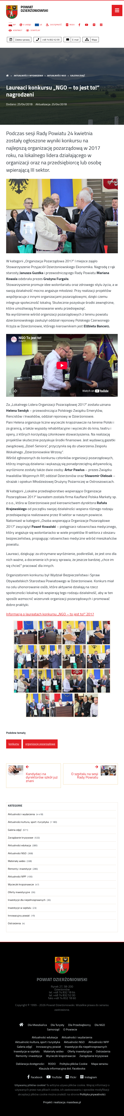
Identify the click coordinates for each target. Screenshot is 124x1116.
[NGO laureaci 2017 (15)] (86, 705)
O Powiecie (70, 1029)
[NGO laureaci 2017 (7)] (74, 657)
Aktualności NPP (17, 876)
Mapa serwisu (99, 1063)
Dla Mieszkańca (37, 1025)
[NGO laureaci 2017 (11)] (74, 681)
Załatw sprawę (22, 40)
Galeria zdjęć (77, 75)
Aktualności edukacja (19, 845)
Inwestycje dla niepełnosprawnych (27, 900)
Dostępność (56, 24)
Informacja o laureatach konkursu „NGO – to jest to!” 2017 (50, 614)
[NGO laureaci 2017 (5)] (26, 657)
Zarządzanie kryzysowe (20, 837)
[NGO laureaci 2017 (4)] (98, 632)
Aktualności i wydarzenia (28, 75)
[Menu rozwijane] (117, 10)
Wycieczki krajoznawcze (21, 884)
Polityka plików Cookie (73, 1063)
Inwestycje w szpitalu (19, 907)
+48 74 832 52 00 (51, 40)
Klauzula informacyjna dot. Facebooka (62, 1068)
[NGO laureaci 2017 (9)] (26, 681)
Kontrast (17, 30)
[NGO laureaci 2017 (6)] (50, 657)
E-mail (75, 40)
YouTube (56, 1077)
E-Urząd (27, 24)
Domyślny (35, 30)
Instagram (90, 1077)
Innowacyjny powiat (19, 915)
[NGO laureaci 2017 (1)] (26, 632)
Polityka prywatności (92, 1094)
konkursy (14, 744)
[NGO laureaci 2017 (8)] (98, 657)
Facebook (36, 1077)
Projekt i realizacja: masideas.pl (62, 1102)
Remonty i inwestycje (19, 868)
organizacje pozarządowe (40, 744)
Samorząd (53, 1029)
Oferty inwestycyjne (19, 892)
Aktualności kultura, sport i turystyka (28, 822)
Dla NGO (100, 1025)
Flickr (72, 1077)
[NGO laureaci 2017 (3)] (74, 632)
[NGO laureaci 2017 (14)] (62, 705)
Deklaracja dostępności (30, 1063)
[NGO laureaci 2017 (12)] (98, 681)
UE (41, 24)
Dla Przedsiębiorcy (79, 1025)
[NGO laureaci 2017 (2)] (50, 632)
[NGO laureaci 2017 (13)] (38, 705)
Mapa (94, 40)
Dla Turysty (57, 1025)
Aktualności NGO (56, 75)
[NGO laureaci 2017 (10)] (50, 681)
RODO (72, 24)
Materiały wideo (16, 861)
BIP (14, 24)
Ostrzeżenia (14, 923)
